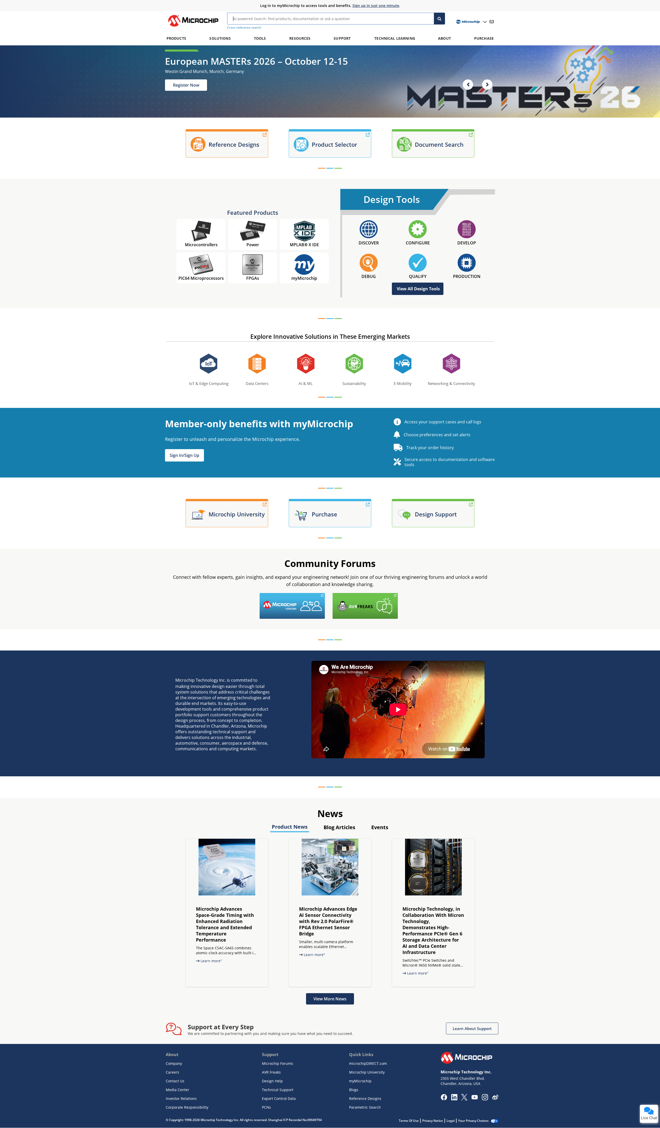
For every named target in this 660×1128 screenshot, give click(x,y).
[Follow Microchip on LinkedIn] (454, 1098)
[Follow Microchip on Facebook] (444, 1098)
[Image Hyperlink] (193, 26)
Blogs (353, 1089)
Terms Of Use (409, 1120)
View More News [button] (330, 999)
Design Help (272, 1080)
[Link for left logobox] (326, 596)
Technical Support (277, 1089)
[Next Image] (487, 84)
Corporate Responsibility (187, 1107)
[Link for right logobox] (399, 596)
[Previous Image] (468, 84)
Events (379, 827)
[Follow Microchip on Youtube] (474, 1097)
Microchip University (367, 1072)
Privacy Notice (432, 1120)
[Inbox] (492, 21)
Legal (451, 1120)
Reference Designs (365, 1098)
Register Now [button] (186, 85)
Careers (172, 1072)
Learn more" (211, 960)
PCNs (266, 1107)
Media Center (177, 1089)
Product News (290, 826)
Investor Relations (181, 1098)
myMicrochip (360, 1080)
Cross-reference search (244, 27)
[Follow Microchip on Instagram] (485, 1098)
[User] (471, 22)
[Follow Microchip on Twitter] (464, 1098)
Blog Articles (339, 827)
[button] (184, 455)
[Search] (439, 18)
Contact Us (175, 1080)
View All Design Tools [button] (418, 289)
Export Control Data (279, 1098)
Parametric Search (365, 1107)
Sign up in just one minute (375, 5)
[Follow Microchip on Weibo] (495, 1098)
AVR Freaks (271, 1072)
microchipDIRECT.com (368, 1063)
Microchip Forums (277, 1063)
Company (174, 1063)
